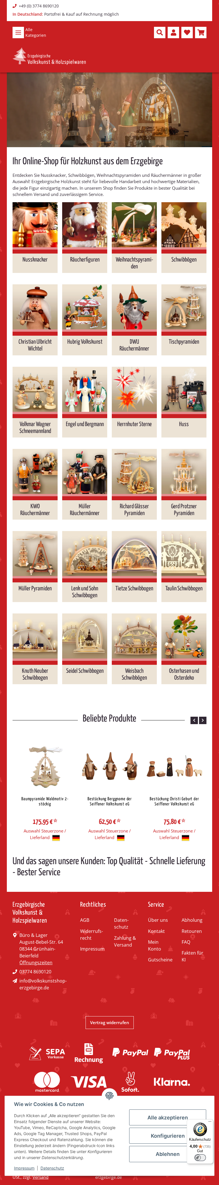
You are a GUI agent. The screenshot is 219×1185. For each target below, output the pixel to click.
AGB (84, 920)
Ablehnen (168, 1154)
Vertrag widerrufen (109, 1022)
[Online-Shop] (49, 56)
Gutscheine (160, 960)
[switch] (200, 1157)
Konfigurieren (168, 1136)
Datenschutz (121, 923)
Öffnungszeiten (35, 962)
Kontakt (156, 931)
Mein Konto (154, 945)
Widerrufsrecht (91, 934)
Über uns (158, 920)
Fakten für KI (192, 956)
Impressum (92, 949)
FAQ (186, 942)
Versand (40, 1177)
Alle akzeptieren (167, 1118)
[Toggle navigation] (18, 32)
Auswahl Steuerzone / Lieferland (45, 834)
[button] (159, 32)
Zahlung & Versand (125, 941)
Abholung (192, 920)
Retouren (192, 931)
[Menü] (209, 1122)
